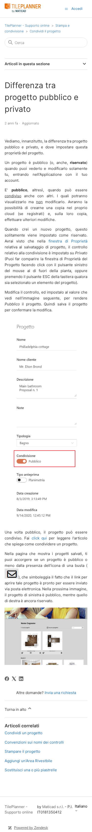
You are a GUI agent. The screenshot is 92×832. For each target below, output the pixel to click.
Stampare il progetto (22, 751)
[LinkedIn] (21, 678)
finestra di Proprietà (68, 241)
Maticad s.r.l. (53, 806)
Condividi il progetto (45, 31)
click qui (39, 538)
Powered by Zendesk (31, 828)
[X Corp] (14, 678)
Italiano (81, 806)
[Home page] (23, 11)
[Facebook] (7, 678)
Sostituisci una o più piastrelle (31, 770)
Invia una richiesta (60, 692)
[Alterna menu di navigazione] (66, 8)
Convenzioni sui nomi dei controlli (34, 742)
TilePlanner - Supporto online (27, 25)
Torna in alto (16, 709)
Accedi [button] (76, 8)
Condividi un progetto (23, 733)
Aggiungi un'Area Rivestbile (28, 760)
